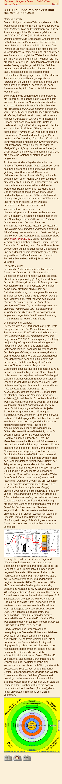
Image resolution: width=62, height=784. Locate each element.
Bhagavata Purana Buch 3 (29, 1)
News (15, 4)
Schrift (55, 4)
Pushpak (9, 1)
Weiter (8, 4)
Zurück (48, 1)
